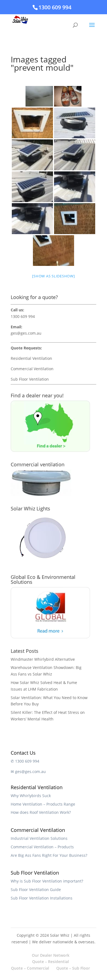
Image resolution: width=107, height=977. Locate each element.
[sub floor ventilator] (32, 123)
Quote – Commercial (30, 968)
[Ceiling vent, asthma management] (74, 186)
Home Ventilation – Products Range (43, 804)
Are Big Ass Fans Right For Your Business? (49, 855)
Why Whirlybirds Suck (31, 795)
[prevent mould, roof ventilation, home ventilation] (74, 218)
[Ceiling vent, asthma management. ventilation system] (32, 186)
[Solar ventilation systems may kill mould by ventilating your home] (39, 96)
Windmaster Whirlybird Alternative (43, 659)
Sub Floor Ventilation (30, 379)
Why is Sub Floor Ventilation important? (47, 881)
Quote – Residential (50, 961)
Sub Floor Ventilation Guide (36, 889)
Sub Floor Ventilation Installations (41, 898)
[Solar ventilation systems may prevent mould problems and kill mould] (67, 96)
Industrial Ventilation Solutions (39, 838)
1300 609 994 (54, 7)
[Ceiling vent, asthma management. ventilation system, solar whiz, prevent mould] (32, 154)
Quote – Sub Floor (73, 968)
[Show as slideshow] (53, 276)
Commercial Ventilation (32, 368)
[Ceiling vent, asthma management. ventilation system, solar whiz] (74, 154)
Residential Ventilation (31, 358)
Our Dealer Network (50, 955)
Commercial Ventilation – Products (42, 846)
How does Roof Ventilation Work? (41, 812)
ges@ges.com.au (26, 333)
